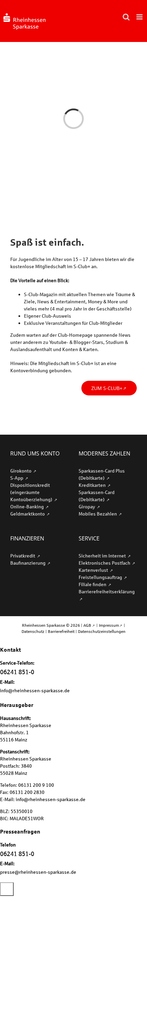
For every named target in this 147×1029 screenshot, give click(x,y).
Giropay (87, 506)
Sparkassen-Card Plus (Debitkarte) (102, 474)
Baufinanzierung (28, 563)
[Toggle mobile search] (126, 16)
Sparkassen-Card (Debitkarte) (97, 495)
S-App (17, 478)
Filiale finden (93, 584)
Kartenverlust (94, 570)
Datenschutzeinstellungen (101, 631)
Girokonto (21, 471)
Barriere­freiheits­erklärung (107, 591)
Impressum (109, 625)
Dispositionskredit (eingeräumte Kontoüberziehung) (31, 492)
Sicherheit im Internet (103, 556)
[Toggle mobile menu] (140, 16)
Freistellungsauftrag (101, 577)
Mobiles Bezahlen (98, 514)
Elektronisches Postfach (105, 563)
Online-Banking (27, 506)
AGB (87, 625)
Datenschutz (33, 631)
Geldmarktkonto (28, 514)
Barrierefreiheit (61, 631)
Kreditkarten (93, 485)
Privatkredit (23, 556)
